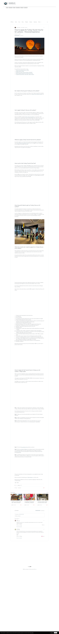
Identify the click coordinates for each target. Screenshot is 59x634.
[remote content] (29, 82)
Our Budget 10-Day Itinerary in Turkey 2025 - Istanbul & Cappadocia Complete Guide (29, 438)
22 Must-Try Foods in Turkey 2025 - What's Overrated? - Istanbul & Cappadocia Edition (16, 438)
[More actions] (43, 27)
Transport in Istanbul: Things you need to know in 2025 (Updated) (42, 438)
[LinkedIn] (29, 503)
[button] (10, 7)
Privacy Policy (31, 632)
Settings (52, 632)
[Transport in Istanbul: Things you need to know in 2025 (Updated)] (42, 433)
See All (47, 428)
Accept (55, 632)
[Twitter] (28, 503)
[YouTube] (30, 503)
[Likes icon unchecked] (17, 461)
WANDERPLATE (12, 3)
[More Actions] (43, 465)
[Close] (58, 632)
